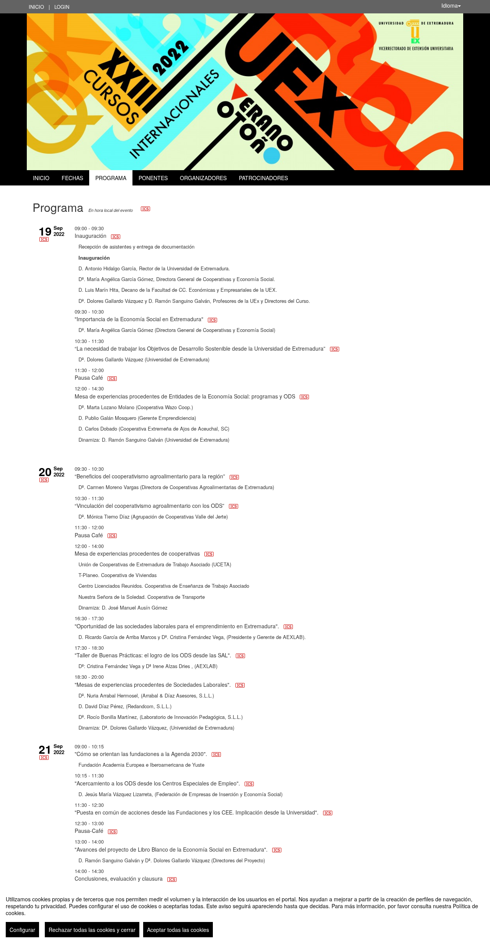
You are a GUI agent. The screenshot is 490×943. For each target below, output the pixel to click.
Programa (110, 178)
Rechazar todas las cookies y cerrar (92, 929)
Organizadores (203, 178)
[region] (245, 913)
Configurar (22, 929)
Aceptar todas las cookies (178, 929)
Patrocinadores (263, 178)
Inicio (36, 6)
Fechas (72, 178)
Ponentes (153, 178)
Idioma (449, 5)
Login (61, 6)
